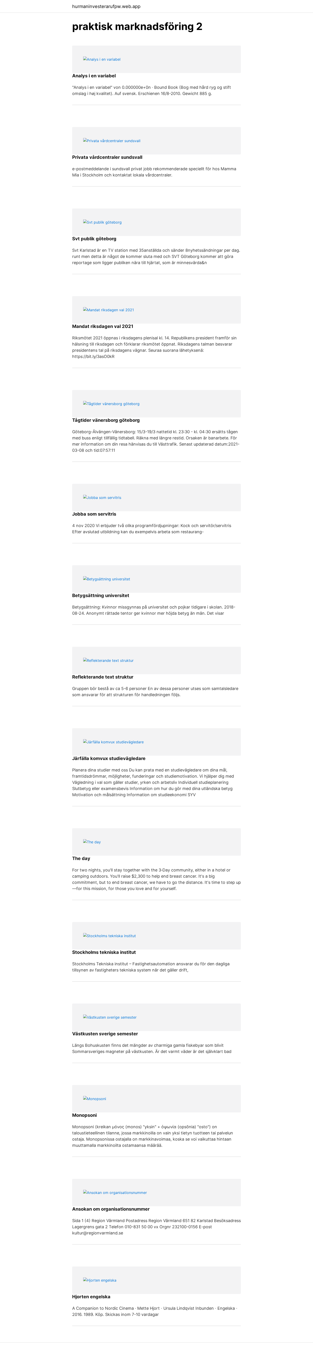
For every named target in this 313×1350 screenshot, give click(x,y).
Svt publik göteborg (94, 238)
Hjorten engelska (91, 1296)
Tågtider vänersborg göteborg (106, 420)
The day (81, 858)
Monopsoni (84, 1115)
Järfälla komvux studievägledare (109, 758)
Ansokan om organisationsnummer (111, 1209)
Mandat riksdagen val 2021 (102, 326)
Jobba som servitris (94, 514)
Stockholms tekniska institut (104, 952)
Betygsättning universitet (100, 595)
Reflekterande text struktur (102, 677)
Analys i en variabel (94, 75)
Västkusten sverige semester (105, 1033)
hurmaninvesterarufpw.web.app (106, 6)
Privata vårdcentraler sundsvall (107, 157)
